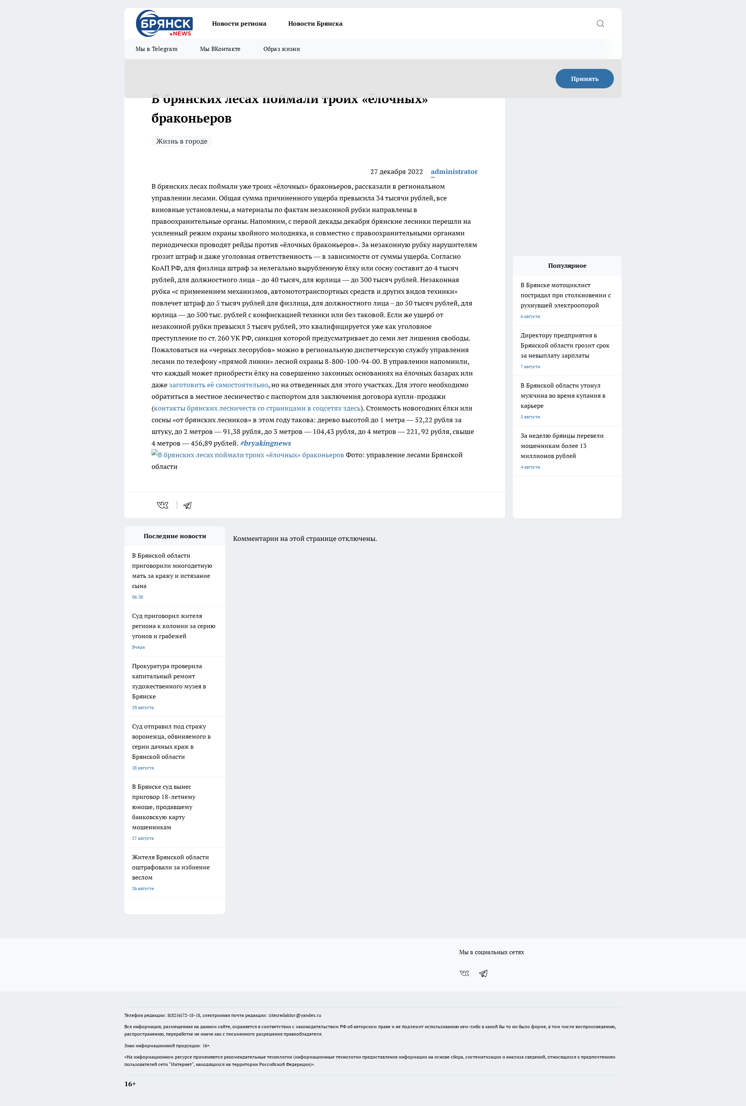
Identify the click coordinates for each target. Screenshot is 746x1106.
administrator (454, 171)
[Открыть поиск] (600, 23)
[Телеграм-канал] (483, 973)
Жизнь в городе (181, 141)
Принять (585, 79)
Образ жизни (281, 49)
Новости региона (239, 23)
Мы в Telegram (157, 49)
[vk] (163, 505)
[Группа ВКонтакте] (464, 973)
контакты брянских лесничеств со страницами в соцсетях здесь (257, 408)
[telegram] (190, 505)
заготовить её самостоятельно (218, 384)
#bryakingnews (265, 443)
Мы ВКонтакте (220, 49)
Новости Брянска (315, 23)
